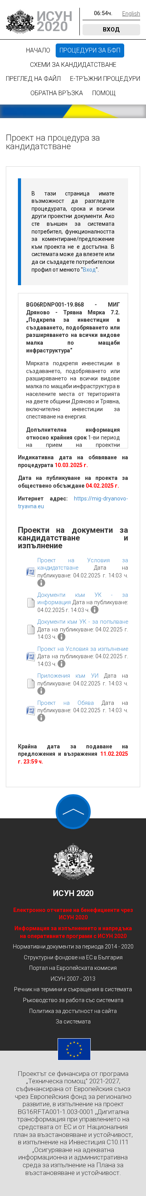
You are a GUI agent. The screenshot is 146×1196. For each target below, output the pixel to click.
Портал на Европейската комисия (73, 968)
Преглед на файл (33, 78)
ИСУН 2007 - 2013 (73, 979)
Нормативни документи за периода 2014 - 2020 (73, 946)
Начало (38, 50)
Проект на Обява (65, 703)
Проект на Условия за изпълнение (82, 649)
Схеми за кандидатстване (73, 64)
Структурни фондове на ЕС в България (73, 957)
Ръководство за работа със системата (73, 1000)
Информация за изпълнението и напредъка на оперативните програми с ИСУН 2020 (73, 932)
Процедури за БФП (90, 50)
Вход (111, 29)
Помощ (104, 93)
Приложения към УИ (68, 676)
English (131, 13)
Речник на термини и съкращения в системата (73, 989)
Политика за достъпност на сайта (73, 1011)
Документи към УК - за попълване (82, 622)
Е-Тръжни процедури (105, 78)
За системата (73, 1021)
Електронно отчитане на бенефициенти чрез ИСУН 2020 (73, 914)
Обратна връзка (56, 93)
